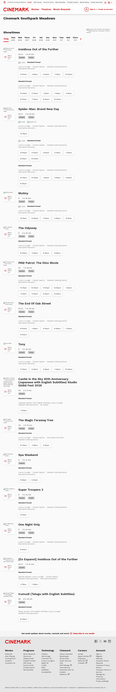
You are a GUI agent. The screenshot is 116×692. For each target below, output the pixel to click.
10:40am (23, 253)
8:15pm (69, 218)
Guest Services (96, 2)
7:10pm (35, 99)
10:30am (34, 288)
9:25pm (34, 480)
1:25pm (35, 445)
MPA (65, 665)
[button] (17, 2)
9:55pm (23, 184)
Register (99, 656)
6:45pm (57, 329)
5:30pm (46, 294)
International (65, 667)
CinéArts (8, 661)
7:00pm (23, 410)
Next (81, 39)
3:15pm (46, 218)
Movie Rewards (61, 9)
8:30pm (23, 159)
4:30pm (46, 74)
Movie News (84, 2)
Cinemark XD (10, 663)
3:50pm (46, 153)
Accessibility (46, 672)
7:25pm (57, 369)
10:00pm (69, 74)
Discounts (27, 656)
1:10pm (46, 93)
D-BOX (43, 665)
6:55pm (23, 480)
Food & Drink (48, 2)
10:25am (23, 93)
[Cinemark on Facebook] (96, 641)
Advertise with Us (67, 670)
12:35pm (23, 134)
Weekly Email (28, 658)
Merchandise (60, 2)
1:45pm (35, 74)
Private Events (72, 2)
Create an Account (105, 9)
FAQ (61, 663)
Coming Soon (10, 658)
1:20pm (69, 288)
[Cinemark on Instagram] (109, 641)
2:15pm (23, 584)
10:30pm (57, 99)
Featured (8, 654)
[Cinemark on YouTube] (105, 641)
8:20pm (23, 549)
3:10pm (23, 294)
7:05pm (68, 153)
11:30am (34, 93)
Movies (35, 9)
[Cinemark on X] (100, 641)
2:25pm (35, 253)
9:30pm (46, 99)
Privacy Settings (102, 681)
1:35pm (35, 329)
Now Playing (10, 656)
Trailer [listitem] (31, 57)
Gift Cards (38, 2)
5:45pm (57, 218)
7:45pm (35, 584)
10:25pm (23, 619)
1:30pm (57, 93)
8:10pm (23, 515)
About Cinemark (66, 654)
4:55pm (69, 178)
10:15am (23, 178)
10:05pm (68, 369)
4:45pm (46, 369)
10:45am (23, 153)
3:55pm (57, 178)
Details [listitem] (21, 57)
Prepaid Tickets (29, 661)
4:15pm (69, 93)
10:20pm (35, 159)
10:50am (23, 329)
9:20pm (23, 335)
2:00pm (34, 153)
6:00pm (57, 294)
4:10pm (46, 329)
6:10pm (46, 253)
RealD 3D (44, 663)
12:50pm (57, 288)
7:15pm (57, 74)
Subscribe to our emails (84, 633)
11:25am (23, 369)
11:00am (23, 74)
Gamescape (64, 656)
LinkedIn (81, 663)
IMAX (43, 667)
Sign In (92, 9)
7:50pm (68, 329)
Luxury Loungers (47, 661)
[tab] (6, 39)
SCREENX (45, 670)
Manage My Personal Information (100, 676)
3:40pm (34, 294)
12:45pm (34, 218)
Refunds (99, 658)
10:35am (23, 445)
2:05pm (34, 369)
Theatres (46, 9)
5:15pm (57, 153)
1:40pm (46, 178)
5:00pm (23, 99)
